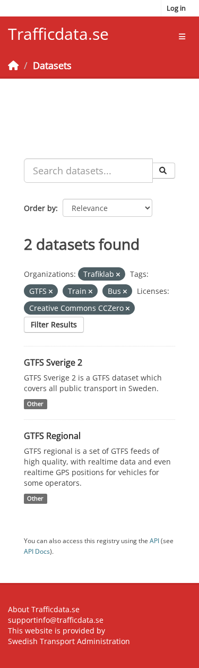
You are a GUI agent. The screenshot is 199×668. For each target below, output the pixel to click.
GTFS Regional (52, 436)
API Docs (37, 551)
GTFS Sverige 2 (53, 362)
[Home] (13, 65)
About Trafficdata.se (44, 609)
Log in (176, 8)
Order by (40, 208)
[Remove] (118, 274)
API (154, 540)
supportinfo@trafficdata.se (55, 620)
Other (35, 404)
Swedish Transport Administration (69, 641)
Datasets (52, 65)
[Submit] (163, 171)
